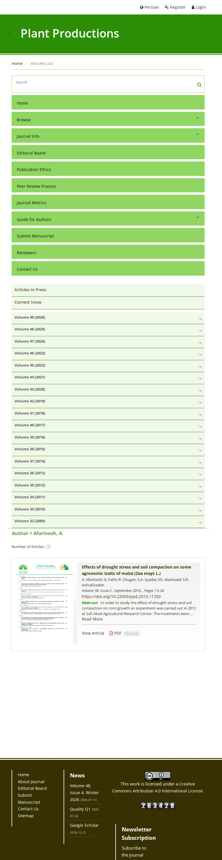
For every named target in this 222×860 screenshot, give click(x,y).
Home (17, 63)
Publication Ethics (34, 169)
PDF (125, 633)
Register (177, 7)
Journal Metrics (31, 202)
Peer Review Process (36, 186)
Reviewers (26, 252)
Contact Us (27, 269)
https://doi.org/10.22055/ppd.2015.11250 (121, 596)
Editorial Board (31, 153)
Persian (151, 7)
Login (200, 7)
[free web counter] (157, 805)
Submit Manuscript (35, 236)
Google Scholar (84, 825)
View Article (93, 633)
